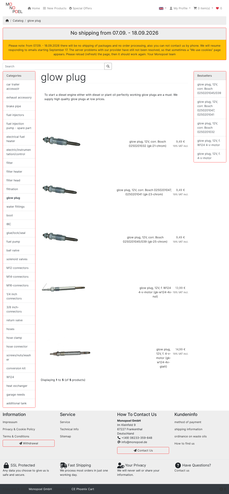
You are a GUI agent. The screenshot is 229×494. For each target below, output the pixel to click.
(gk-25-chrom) (157, 241)
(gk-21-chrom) (156, 146)
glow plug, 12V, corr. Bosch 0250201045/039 (209, 89)
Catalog (18, 20)
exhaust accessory (19, 97)
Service (65, 422)
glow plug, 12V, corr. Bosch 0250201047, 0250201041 (207, 108)
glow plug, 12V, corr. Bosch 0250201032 (207, 127)
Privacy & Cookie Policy (19, 429)
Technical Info (69, 429)
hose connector (17, 346)
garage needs (15, 394)
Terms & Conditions (16, 436)
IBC (8, 224)
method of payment (187, 422)
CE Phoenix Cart (83, 489)
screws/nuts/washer (18, 357)
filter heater (14, 171)
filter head (13, 180)
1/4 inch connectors (14, 296)
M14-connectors (17, 276)
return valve (14, 320)
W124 (10, 377)
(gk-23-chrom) (153, 194)
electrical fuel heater (15, 139)
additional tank (16, 403)
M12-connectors (17, 268)
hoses (10, 329)
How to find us (184, 443)
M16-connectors (17, 285)
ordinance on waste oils (190, 436)
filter (9, 163)
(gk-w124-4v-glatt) (164, 362)
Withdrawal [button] (30, 443)
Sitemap (65, 436)
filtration (12, 189)
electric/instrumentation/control (18, 152)
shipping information (188, 429)
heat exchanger (16, 386)
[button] (163, 8)
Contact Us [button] (145, 450)
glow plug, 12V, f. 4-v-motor (163, 353)
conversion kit (16, 368)
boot (9, 215)
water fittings (15, 206)
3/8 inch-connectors (14, 309)
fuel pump (13, 241)
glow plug (34, 20)
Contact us (181, 470)
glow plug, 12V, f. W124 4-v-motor (208, 143)
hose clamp (14, 337)
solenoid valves (16, 259)
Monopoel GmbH (40, 489)
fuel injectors (15, 115)
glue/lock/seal (15, 233)
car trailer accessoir (13, 86)
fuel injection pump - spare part (18, 126)
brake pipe (13, 106)
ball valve (12, 250)
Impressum (10, 422)
